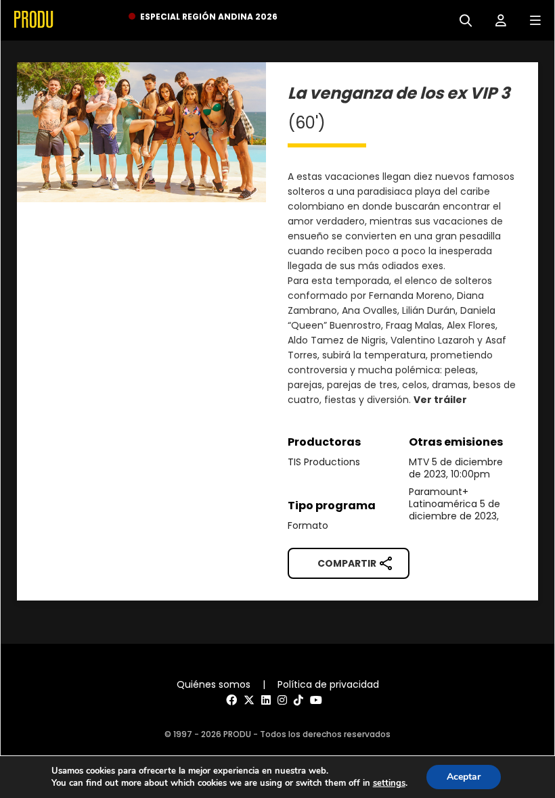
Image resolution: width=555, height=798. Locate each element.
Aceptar (464, 776)
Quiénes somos (213, 684)
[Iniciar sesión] (495, 19)
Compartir (346, 563)
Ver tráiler (440, 399)
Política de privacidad (328, 684)
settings (389, 783)
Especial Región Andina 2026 (209, 16)
